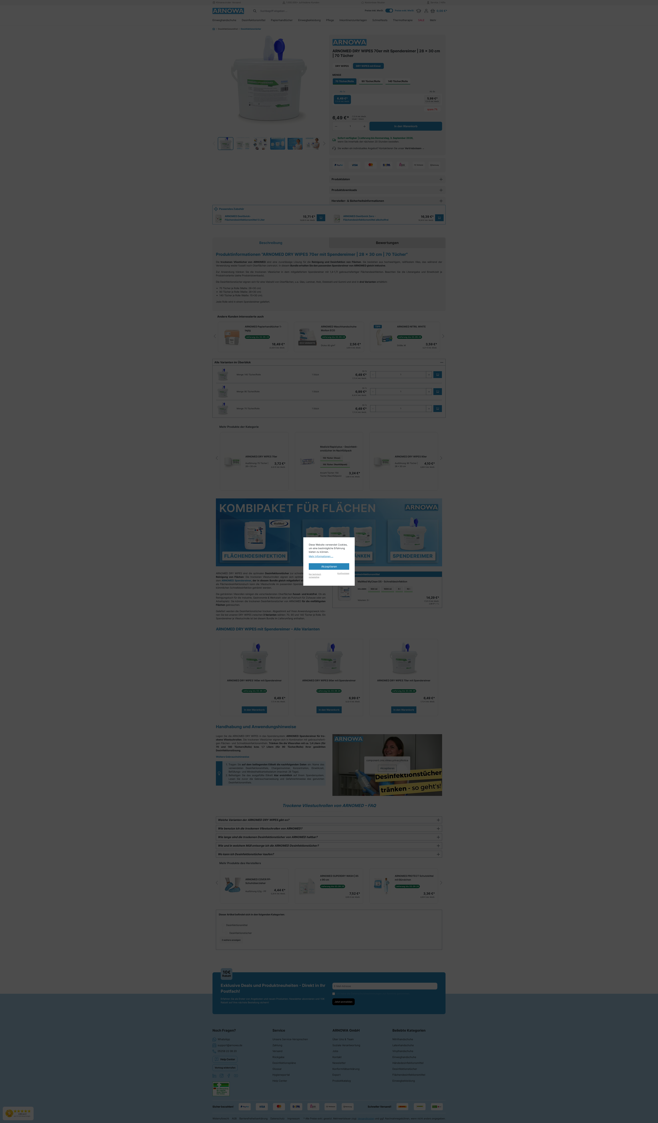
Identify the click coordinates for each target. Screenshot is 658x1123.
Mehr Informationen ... (321, 556)
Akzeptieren (329, 566)
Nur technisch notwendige (315, 575)
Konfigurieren (343, 573)
